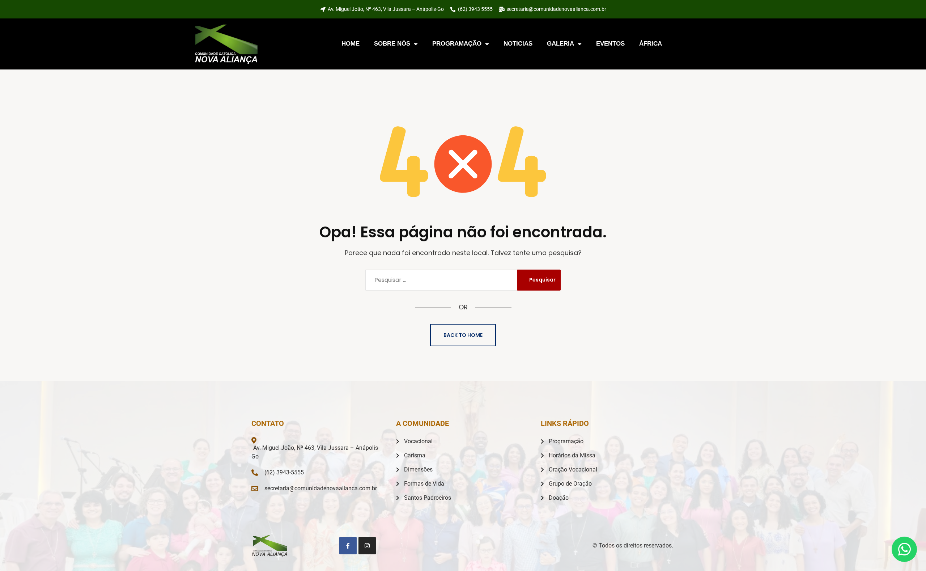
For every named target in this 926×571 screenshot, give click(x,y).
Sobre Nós (392, 43)
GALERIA (560, 43)
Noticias (518, 43)
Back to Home (463, 335)
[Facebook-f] (348, 545)
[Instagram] (367, 545)
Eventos (610, 43)
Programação (456, 43)
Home (350, 43)
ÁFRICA (650, 43)
